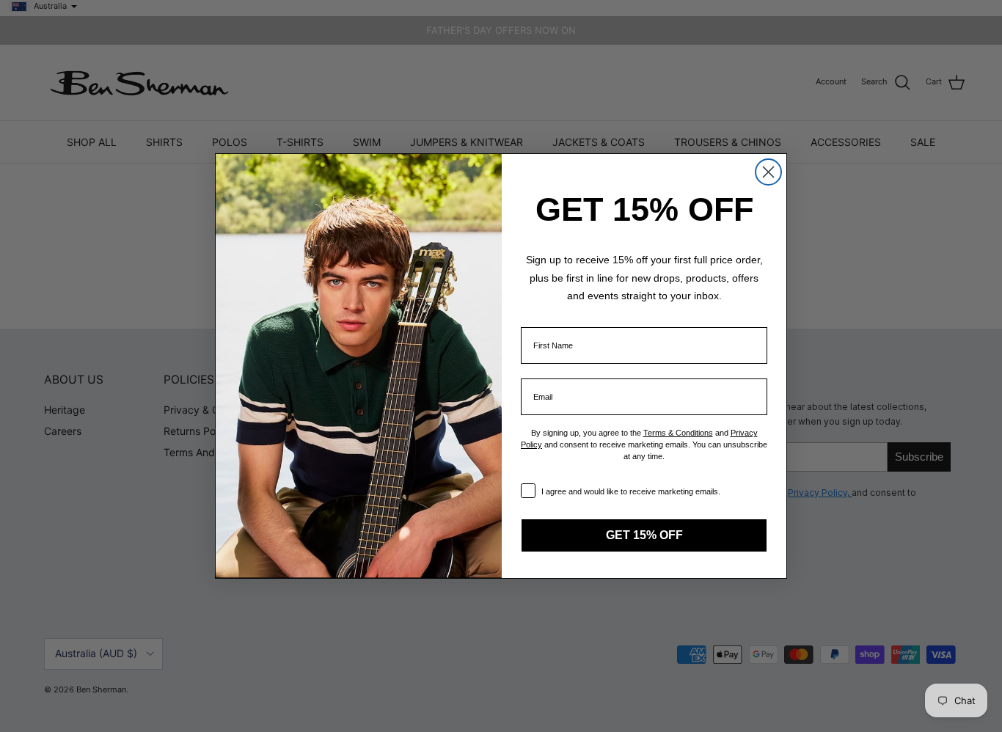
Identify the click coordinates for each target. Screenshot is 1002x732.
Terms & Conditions (678, 432)
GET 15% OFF (644, 535)
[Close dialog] (768, 172)
